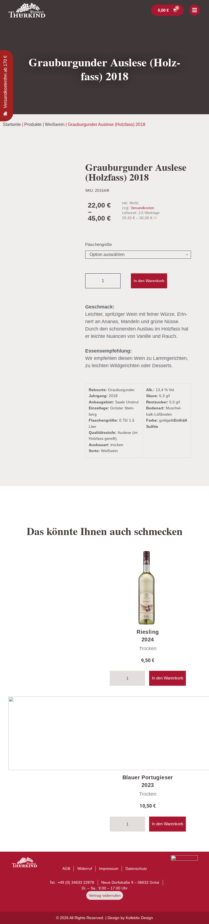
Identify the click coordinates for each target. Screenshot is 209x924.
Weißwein (54, 124)
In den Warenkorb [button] (167, 678)
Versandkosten (142, 208)
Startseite (12, 124)
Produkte (33, 124)
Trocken (147, 648)
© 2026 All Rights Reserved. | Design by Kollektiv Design (104, 918)
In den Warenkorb (149, 281)
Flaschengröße (98, 244)
